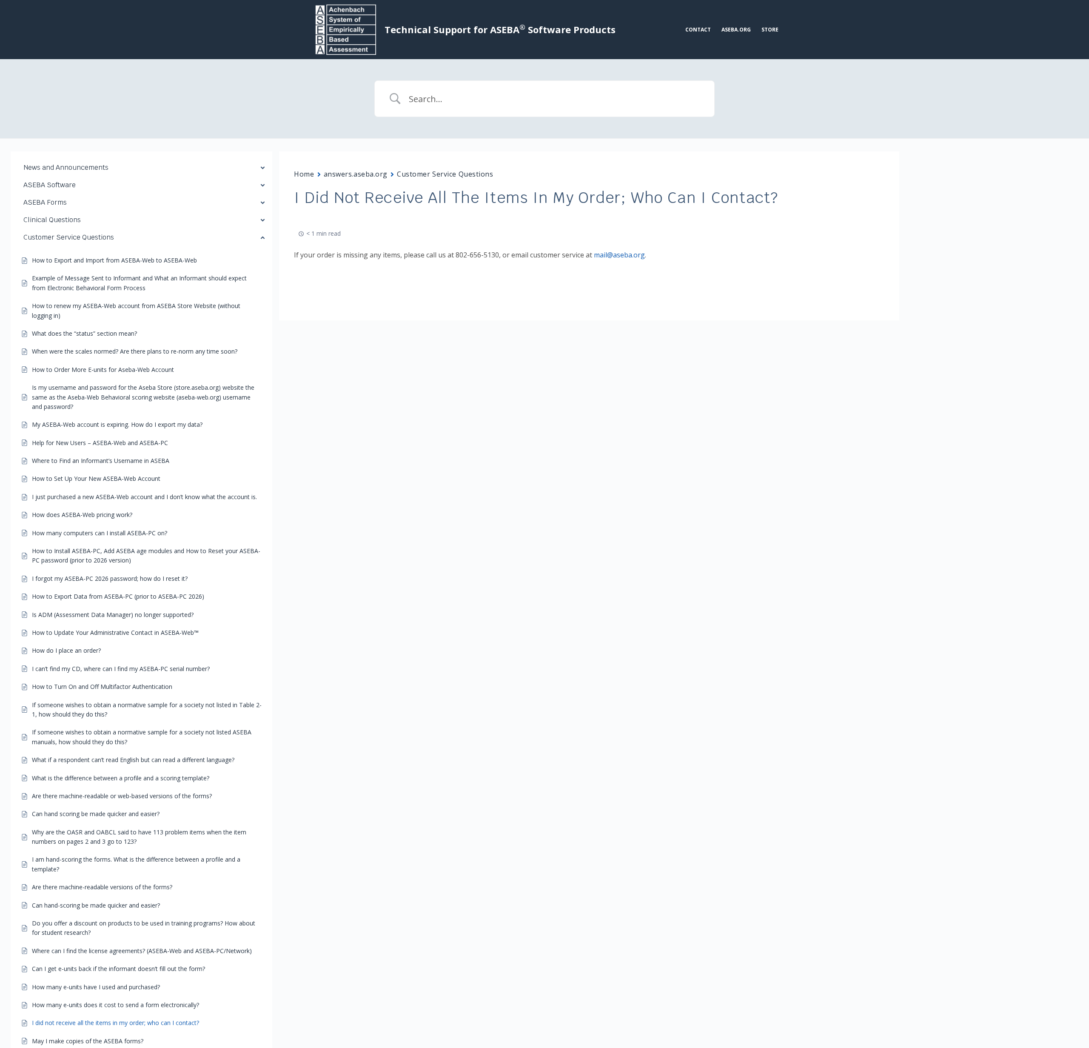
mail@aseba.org (619, 255)
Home (304, 174)
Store (769, 29)
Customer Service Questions (445, 174)
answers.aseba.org (356, 174)
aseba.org (736, 29)
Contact (698, 29)
